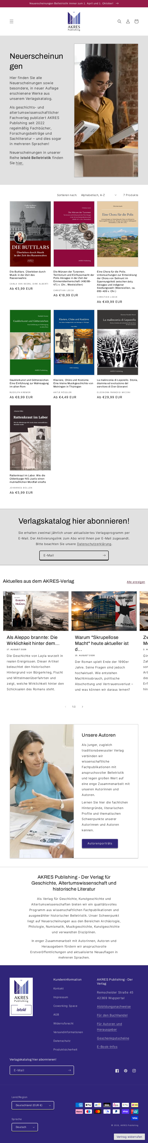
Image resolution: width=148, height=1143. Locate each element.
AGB (56, 1014)
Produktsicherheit (65, 1049)
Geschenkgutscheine (113, 1038)
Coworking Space (65, 1005)
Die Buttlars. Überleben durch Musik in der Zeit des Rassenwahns (27, 275)
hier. (19, 163)
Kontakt (58, 988)
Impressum (60, 997)
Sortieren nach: (67, 195)
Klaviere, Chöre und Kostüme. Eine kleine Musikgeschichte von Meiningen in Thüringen (73, 383)
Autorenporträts (99, 843)
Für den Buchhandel (112, 1015)
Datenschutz (62, 1040)
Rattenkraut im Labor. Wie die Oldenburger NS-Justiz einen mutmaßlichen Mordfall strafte (28, 478)
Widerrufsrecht (63, 1023)
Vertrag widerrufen (129, 1136)
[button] (11, 21)
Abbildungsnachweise (114, 1006)
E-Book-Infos (107, 1047)
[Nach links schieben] (65, 706)
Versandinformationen (68, 1032)
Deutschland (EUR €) (29, 1105)
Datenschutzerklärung (94, 544)
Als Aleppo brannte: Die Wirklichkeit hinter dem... (33, 640)
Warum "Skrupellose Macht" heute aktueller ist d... (102, 643)
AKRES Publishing (129, 1125)
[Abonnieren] (104, 555)
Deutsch (21, 1127)
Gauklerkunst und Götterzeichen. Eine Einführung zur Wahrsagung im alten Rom (30, 383)
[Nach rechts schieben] (82, 706)
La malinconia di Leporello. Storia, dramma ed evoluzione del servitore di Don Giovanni (117, 383)
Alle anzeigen (136, 581)
